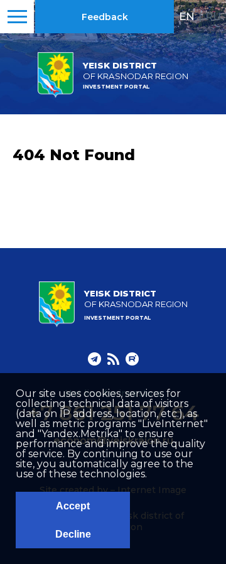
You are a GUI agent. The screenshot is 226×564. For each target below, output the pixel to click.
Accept (73, 506)
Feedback (105, 17)
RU (213, 16)
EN (187, 16)
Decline (73, 534)
